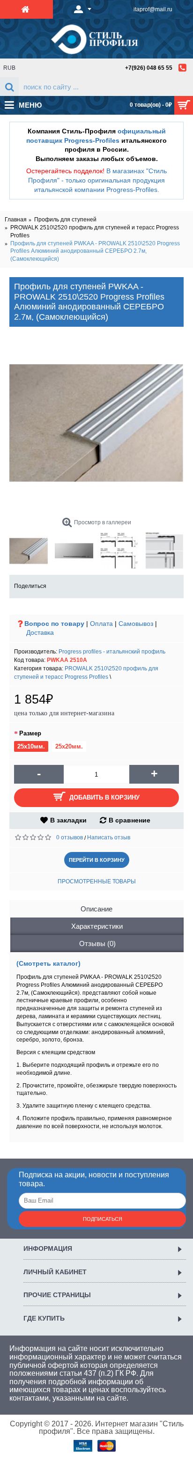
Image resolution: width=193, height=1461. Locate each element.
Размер (30, 733)
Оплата (101, 623)
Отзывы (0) (97, 943)
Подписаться (102, 1219)
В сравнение (129, 820)
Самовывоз (136, 623)
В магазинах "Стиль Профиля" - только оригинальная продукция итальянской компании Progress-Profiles (97, 180)
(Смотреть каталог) (48, 963)
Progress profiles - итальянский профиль (112, 651)
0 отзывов (69, 837)
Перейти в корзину (97, 860)
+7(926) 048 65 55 (148, 68)
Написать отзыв (108, 837)
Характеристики (97, 926)
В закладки (68, 820)
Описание (96, 909)
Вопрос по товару (54, 623)
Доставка (40, 632)
